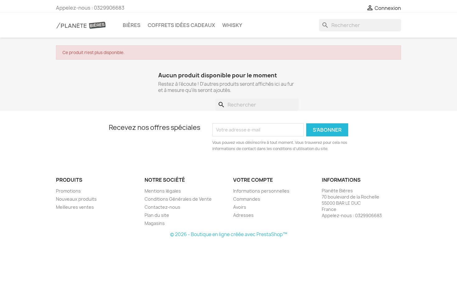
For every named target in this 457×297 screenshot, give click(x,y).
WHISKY (232, 25)
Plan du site (157, 215)
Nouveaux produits (76, 199)
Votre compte (253, 179)
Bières (132, 25)
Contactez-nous (162, 207)
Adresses (243, 215)
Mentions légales (163, 191)
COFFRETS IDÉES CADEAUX (181, 25)
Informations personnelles (261, 191)
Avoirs (239, 207)
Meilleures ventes (75, 207)
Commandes (246, 199)
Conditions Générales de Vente (178, 199)
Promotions (68, 191)
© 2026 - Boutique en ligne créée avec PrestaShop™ (228, 234)
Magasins (155, 223)
